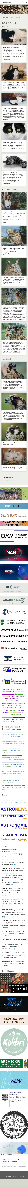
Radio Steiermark (21, 800)
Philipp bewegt (5, 721)
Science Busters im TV (16, 707)
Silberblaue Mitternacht (11, 734)
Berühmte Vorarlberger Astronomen (17, 691)
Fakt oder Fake (8, 787)
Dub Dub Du (11, 752)
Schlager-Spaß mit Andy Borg (14, 736)
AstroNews (19, 689)
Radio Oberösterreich (13, 800)
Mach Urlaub (18, 745)
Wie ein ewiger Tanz (18, 752)
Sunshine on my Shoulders (11, 755)
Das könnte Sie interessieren (9, 689)
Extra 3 (13, 780)
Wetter (3, 700)
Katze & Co (11, 19)
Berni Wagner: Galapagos (11, 773)
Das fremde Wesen (12, 750)
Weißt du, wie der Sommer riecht (17, 741)
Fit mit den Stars (18, 719)
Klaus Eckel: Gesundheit (17, 768)
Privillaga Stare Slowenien (13, 712)
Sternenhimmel (6, 691)
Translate (14, 1161)
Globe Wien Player (17, 785)
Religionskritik (5, 696)
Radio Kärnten (4, 802)
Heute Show (9, 780)
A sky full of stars (11, 757)
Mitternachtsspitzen (6, 782)
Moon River (21, 738)
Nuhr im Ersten (13, 782)
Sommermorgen (5, 750)
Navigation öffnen (6, 2)
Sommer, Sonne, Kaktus (6, 741)
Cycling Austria (13, 721)
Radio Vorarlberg (22, 802)
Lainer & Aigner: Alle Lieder (18, 759)
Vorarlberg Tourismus (7, 717)
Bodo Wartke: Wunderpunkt (14, 778)
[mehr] (4, 856)
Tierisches (4, 19)
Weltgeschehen (19, 694)
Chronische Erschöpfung (11, 698)
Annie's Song (19, 755)
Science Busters (6, 707)
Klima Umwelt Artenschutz (8, 694)
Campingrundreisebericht (11, 745)
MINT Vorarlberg (19, 703)
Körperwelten (5, 710)
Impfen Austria (12, 710)
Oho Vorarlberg (18, 757)
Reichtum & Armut (13, 696)
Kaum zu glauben (15, 787)
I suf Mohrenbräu (9, 748)
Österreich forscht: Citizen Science (14, 705)
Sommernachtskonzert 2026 (8, 738)
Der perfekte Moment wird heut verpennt (9, 743)
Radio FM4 (4, 797)
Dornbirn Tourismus (16, 714)
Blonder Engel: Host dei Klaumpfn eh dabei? (17, 764)
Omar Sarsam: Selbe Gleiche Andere (9, 766)
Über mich (17, 17)
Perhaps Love (5, 757)
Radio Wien (9, 797)
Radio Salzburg (11, 802)
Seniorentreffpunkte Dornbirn (19, 717)
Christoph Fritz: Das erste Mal (10, 775)
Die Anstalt (17, 780)
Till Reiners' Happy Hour (9, 785)
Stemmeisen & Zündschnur (7, 759)
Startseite (11, 17)
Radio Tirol (16, 802)
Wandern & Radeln (11, 700)
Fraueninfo (20, 698)
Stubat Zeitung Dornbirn (8, 719)
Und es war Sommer (16, 748)
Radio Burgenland (15, 797)
